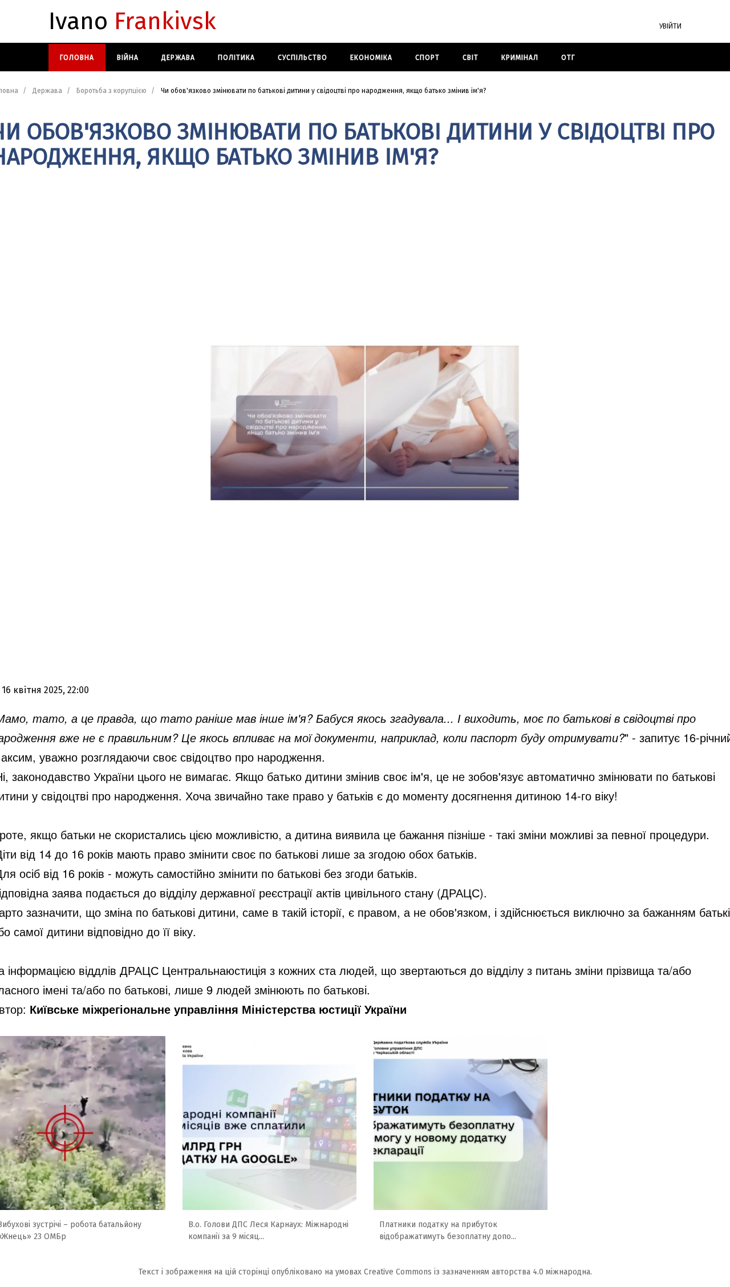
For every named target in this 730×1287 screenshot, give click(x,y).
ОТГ (568, 58)
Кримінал (519, 58)
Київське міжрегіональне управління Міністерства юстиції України (218, 1009)
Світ (470, 58)
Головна (77, 58)
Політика (236, 58)
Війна (128, 58)
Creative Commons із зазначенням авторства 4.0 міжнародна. (478, 1272)
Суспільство (302, 58)
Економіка (371, 58)
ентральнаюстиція (218, 970)
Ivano (132, 21)
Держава (178, 58)
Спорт (427, 58)
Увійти (670, 26)
